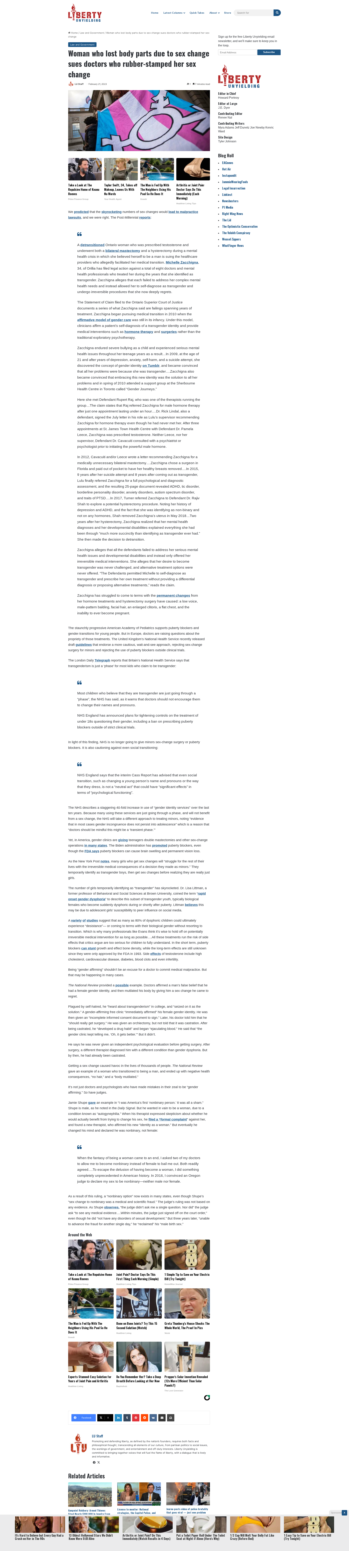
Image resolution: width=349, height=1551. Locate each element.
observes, (111, 1207)
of (84, 920)
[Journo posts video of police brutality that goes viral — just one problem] (188, 1493)
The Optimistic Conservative (240, 226)
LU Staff (79, 84)
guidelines (84, 645)
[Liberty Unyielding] (85, 13)
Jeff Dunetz (242, 127)
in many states (95, 845)
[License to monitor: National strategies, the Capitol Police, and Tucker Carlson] (139, 1493)
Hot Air (226, 169)
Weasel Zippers (231, 239)
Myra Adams (226, 127)
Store (227, 12)
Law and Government (92, 32)
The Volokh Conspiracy (236, 232)
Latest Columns (172, 12)
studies (92, 920)
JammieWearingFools (235, 181)
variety (76, 920)
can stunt (88, 948)
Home (154, 12)
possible (122, 985)
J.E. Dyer (224, 107)
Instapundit (229, 175)
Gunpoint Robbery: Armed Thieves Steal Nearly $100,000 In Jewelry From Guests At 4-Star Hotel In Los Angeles (89, 1513)
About (213, 12)
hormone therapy (139, 332)
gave (92, 1103)
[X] (98, 1462)
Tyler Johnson (227, 141)
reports (145, 217)
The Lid (226, 220)
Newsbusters (230, 201)
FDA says (92, 851)
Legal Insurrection (233, 188)
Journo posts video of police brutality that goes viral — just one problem (187, 1510)
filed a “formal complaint (168, 1119)
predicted (81, 212)
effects (155, 954)
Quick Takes (197, 12)
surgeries (169, 332)
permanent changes (173, 595)
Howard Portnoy (228, 97)
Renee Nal (225, 117)
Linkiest (227, 194)
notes (105, 861)
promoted (159, 845)
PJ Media (227, 207)
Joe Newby (257, 127)
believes (191, 905)
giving (123, 840)
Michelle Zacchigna (182, 262)
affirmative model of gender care (104, 320)
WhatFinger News (233, 245)
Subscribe (269, 52)
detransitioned (92, 245)
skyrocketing (111, 212)
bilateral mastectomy (122, 251)
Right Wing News (232, 213)
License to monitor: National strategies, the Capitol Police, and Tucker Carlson (136, 1512)
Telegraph (102, 660)
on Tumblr (151, 366)
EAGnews (227, 162)
